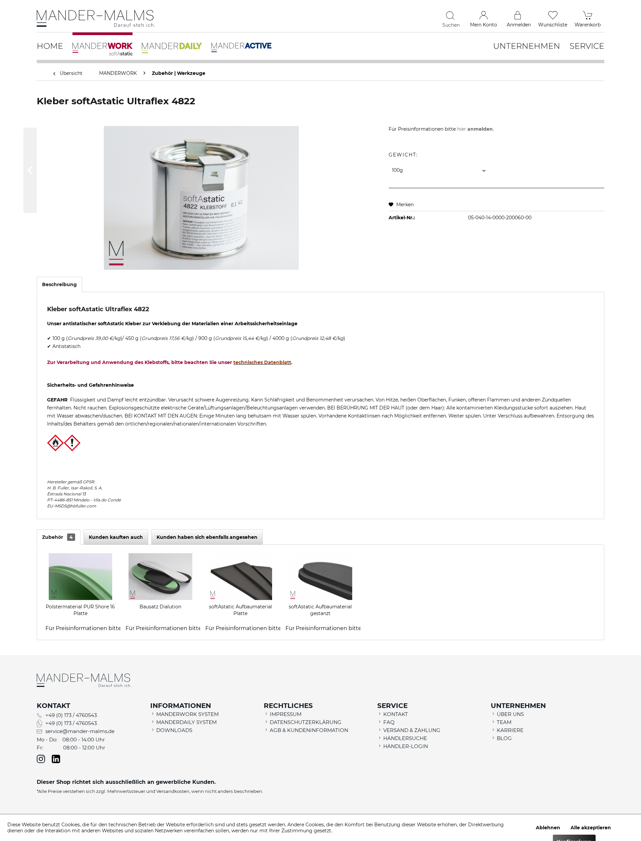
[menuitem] (401, 16)
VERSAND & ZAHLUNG (411, 730)
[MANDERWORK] (102, 44)
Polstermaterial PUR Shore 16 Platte (80, 610)
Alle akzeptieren (591, 828)
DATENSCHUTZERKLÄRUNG (306, 722)
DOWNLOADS (174, 730)
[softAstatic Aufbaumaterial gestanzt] (320, 576)
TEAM (504, 722)
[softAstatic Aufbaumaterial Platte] (240, 576)
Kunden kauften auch (116, 537)
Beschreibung (59, 284)
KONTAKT (395, 714)
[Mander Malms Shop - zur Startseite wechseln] (97, 18)
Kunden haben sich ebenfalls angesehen (207, 537)
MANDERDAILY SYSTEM (186, 722)
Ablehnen (548, 828)
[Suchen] (451, 15)
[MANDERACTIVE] (241, 43)
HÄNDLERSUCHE (405, 738)
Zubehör (57, 537)
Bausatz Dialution (160, 607)
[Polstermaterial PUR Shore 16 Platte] (80, 576)
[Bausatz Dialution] (161, 576)
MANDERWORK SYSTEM (187, 714)
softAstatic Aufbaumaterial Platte (240, 610)
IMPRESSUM (285, 714)
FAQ (389, 722)
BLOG (504, 738)
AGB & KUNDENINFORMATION (309, 730)
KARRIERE (510, 730)
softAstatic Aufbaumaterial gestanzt (320, 610)
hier (475, 129)
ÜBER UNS (510, 714)
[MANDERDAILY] (172, 43)
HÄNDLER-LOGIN (405, 746)
